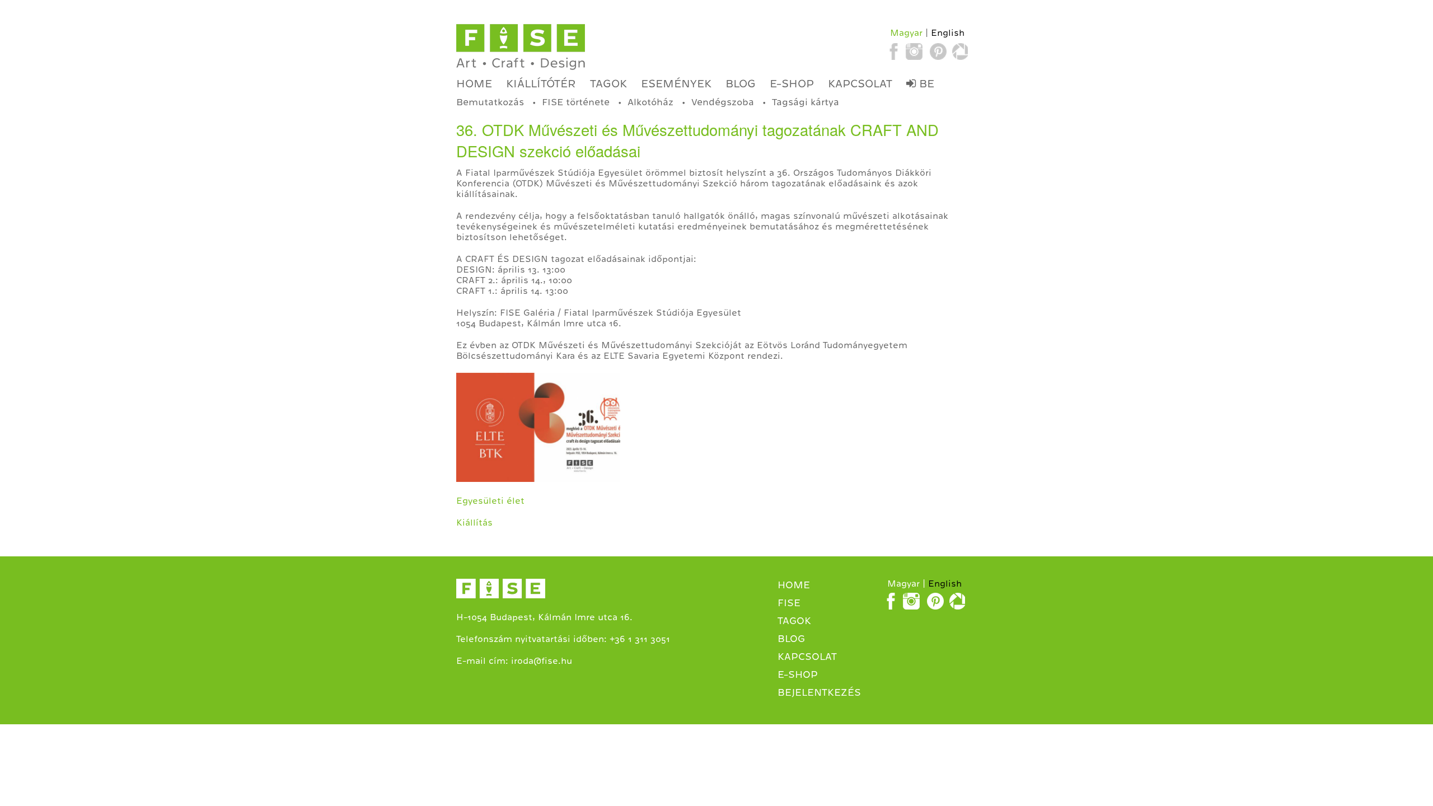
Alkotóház (650, 102)
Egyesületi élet (490, 500)
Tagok (608, 83)
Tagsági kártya (805, 102)
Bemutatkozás (490, 102)
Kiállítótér (541, 83)
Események (676, 83)
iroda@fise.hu (541, 661)
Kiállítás (474, 522)
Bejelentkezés (819, 692)
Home (474, 83)
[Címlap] (520, 47)
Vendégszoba (722, 102)
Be (925, 83)
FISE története (576, 102)
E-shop (792, 83)
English (947, 33)
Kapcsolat (860, 83)
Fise (789, 603)
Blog (740, 83)
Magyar (906, 33)
